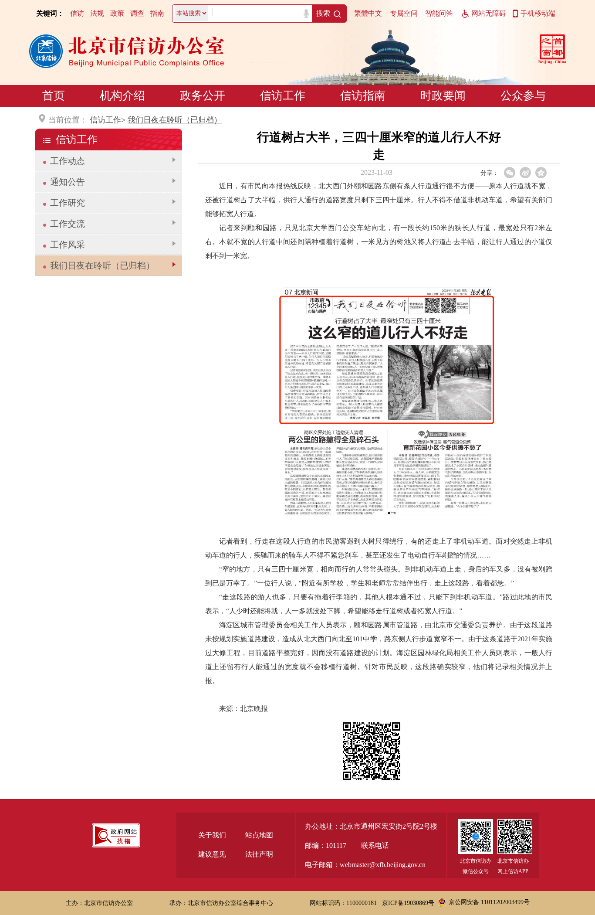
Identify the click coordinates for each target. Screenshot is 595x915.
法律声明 (259, 854)
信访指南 (362, 95)
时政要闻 (443, 95)
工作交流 (67, 223)
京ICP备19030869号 (408, 903)
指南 (157, 13)
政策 (117, 13)
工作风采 (67, 244)
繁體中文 (368, 13)
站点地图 (259, 835)
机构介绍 (122, 95)
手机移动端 (538, 13)
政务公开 (202, 95)
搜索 (323, 13)
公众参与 (523, 95)
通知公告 (67, 182)
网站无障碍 (488, 13)
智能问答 (439, 13)
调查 (137, 13)
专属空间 (404, 13)
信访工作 (282, 95)
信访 (77, 13)
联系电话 (375, 845)
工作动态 (67, 161)
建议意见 (212, 854)
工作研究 (67, 202)
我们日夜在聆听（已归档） (175, 120)
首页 (53, 95)
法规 (97, 13)
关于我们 (212, 835)
